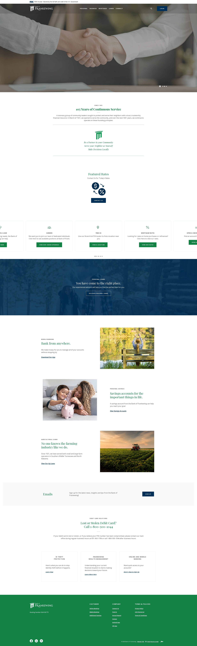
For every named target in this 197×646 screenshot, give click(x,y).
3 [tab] (166, 86)
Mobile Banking (94, 612)
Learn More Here (91, 574)
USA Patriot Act (139, 612)
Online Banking (94, 608)
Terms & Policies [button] (142, 604)
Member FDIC (140, 641)
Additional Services (95, 615)
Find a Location (98, 245)
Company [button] (116, 604)
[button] (59, 557)
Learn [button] (111, 8)
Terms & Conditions (141, 615)
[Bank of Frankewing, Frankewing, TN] (41, 8)
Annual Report (116, 615)
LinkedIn (37, 641)
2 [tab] (164, 86)
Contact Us (98, 200)
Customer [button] (94, 604)
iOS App (114, 626)
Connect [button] (119, 8)
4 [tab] (100, 256)
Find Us (114, 612)
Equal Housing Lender (153, 641)
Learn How (49, 572)
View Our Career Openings (49, 245)
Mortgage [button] (103, 8)
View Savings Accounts (118, 411)
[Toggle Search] (151, 8)
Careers (114, 619)
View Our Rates (147, 245)
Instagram (42, 641)
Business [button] (93, 8)
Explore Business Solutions (51, 62)
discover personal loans (98, 293)
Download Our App (48, 357)
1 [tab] (94, 256)
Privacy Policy (139, 608)
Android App (116, 623)
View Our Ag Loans (48, 463)
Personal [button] (84, 8)
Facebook (32, 641)
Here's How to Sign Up (131, 572)
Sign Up (148, 494)
